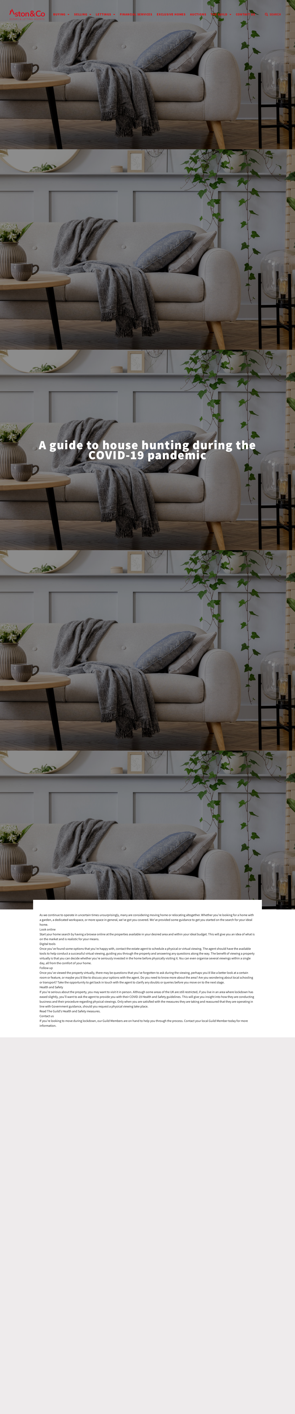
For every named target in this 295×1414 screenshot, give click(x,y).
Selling (80, 14)
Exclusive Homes (171, 14)
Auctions (198, 14)
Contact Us (245, 14)
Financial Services (136, 14)
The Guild (219, 14)
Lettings (103, 14)
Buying (59, 14)
